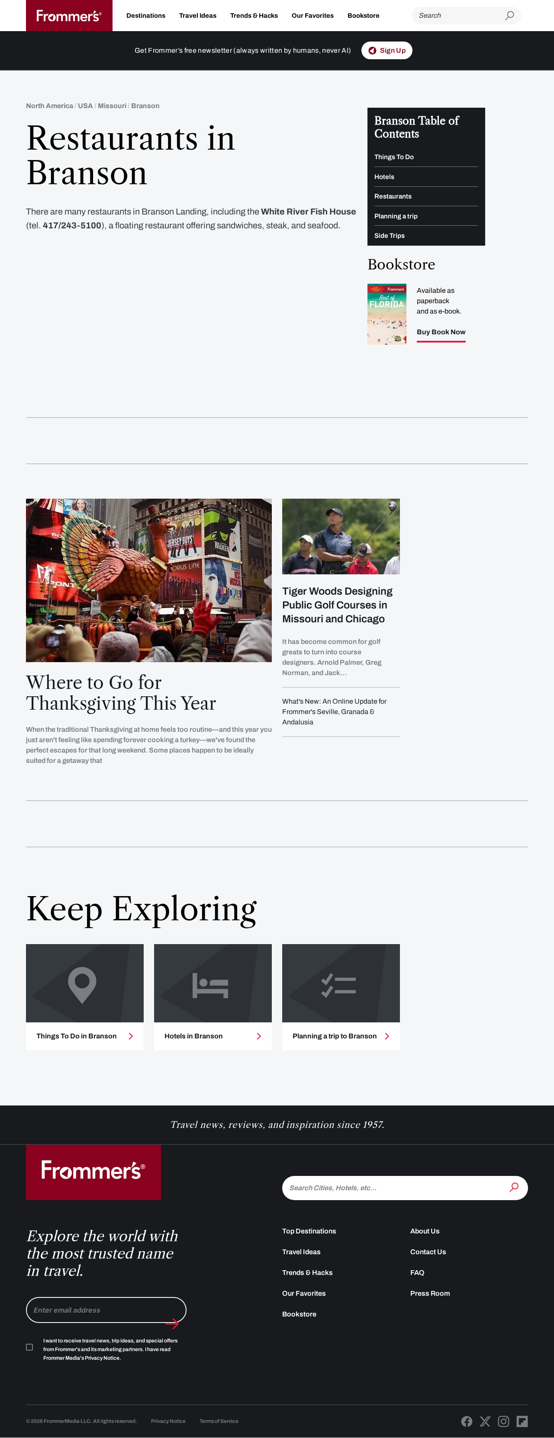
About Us (425, 1231)
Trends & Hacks (254, 15)
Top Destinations (309, 1231)
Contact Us (428, 1251)
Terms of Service (219, 1421)
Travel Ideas (197, 15)
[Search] (515, 1187)
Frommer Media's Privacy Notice (81, 1358)
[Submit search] (513, 16)
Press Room (430, 1293)
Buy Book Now (441, 332)
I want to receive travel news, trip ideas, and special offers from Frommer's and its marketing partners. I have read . (110, 1349)
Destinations (145, 15)
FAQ (417, 1272)
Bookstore (364, 15)
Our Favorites (313, 15)
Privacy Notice (168, 1421)
